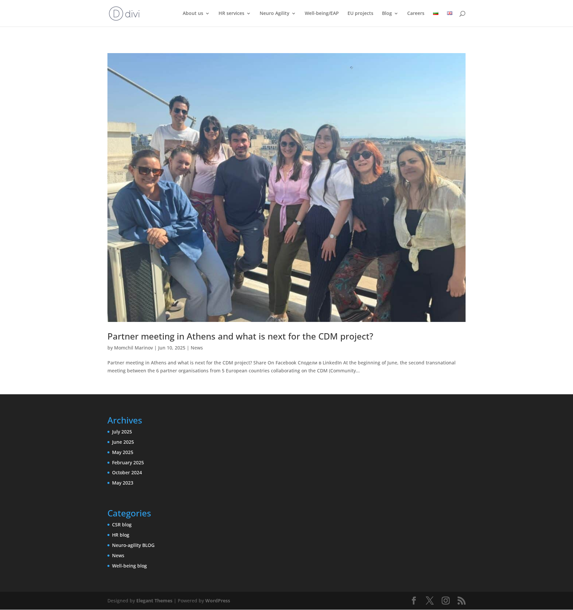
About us (193, 13)
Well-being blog (129, 566)
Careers (415, 13)
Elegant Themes (154, 600)
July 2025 (122, 431)
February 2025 (128, 462)
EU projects (360, 13)
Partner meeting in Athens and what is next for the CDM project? (240, 336)
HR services (231, 13)
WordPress (217, 600)
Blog (387, 13)
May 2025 (122, 452)
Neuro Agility (274, 13)
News (197, 347)
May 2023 (122, 483)
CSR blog (122, 524)
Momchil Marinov (133, 347)
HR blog (120, 535)
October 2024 (127, 472)
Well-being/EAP (322, 13)
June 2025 (123, 442)
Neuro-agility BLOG (133, 545)
